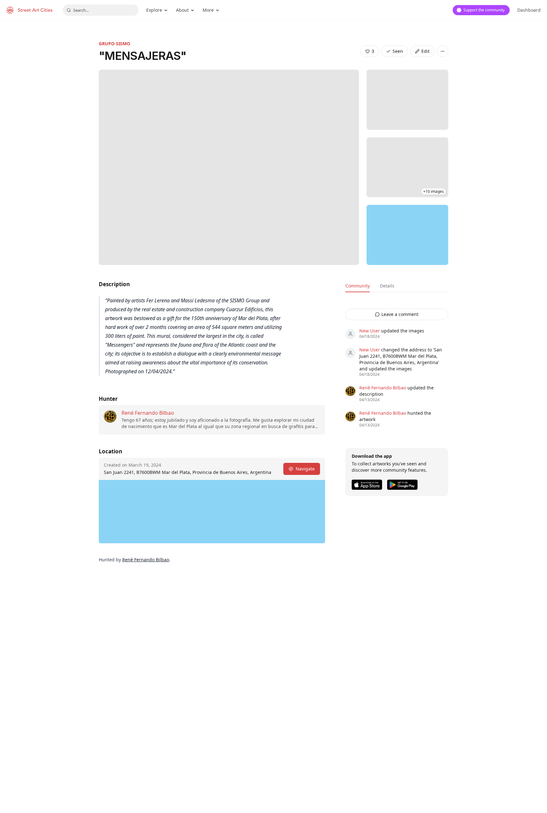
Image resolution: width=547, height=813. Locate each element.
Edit (425, 51)
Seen (398, 51)
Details (387, 286)
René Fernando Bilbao (148, 412)
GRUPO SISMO (114, 44)
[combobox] (101, 10)
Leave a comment (399, 314)
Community (357, 286)
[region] (407, 235)
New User (369, 331)
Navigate (305, 469)
